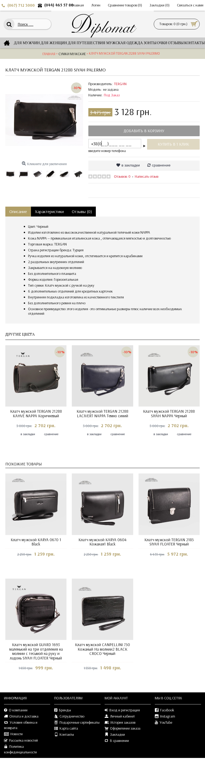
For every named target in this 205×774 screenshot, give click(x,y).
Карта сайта (69, 728)
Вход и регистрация (124, 710)
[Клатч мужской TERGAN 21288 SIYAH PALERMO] (44, 120)
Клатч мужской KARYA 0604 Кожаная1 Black (102, 542)
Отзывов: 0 (122, 176)
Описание (18, 211)
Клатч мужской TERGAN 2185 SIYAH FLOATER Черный (169, 542)
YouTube (166, 722)
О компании (18, 710)
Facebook (167, 710)
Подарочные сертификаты (80, 722)
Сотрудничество (72, 716)
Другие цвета (20, 334)
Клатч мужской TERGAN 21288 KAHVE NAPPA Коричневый (36, 413)
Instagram (167, 716)
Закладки (117, 734)
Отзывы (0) (82, 211)
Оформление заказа (125, 728)
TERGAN (120, 83)
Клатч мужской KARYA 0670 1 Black (36, 542)
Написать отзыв (146, 176)
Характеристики (49, 211)
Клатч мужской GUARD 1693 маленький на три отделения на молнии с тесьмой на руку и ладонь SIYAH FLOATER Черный (36, 651)
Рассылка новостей (23, 740)
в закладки (130, 165)
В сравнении (119, 740)
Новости (16, 733)
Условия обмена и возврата (20, 725)
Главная (48, 54)
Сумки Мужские (72, 54)
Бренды (65, 710)
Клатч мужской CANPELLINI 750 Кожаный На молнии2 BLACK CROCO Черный (102, 649)
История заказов (123, 722)
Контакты (67, 734)
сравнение (161, 165)
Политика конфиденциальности (20, 749)
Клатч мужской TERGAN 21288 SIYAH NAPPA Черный (169, 413)
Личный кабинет (122, 716)
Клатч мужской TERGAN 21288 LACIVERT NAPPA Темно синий (102, 413)
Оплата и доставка (23, 716)
